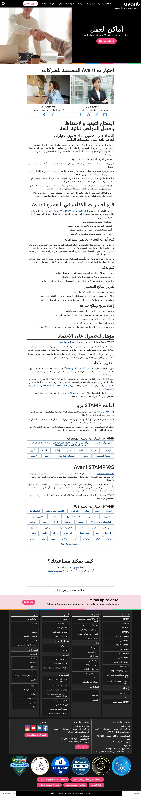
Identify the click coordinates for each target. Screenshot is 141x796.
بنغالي (86, 511)
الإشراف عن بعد (82, 315)
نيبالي (93, 528)
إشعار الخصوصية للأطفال (49, 785)
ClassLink (94, 696)
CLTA (33, 671)
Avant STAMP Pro (82, 211)
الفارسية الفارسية (65, 528)
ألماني (80, 450)
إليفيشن (95, 700)
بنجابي (47, 528)
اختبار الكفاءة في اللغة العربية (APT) (118, 682)
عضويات (34, 685)
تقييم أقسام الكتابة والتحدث (78, 368)
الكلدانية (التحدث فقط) (55, 511)
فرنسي (93, 450)
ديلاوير (33, 694)
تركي (98, 539)
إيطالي (57, 450)
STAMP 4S (124, 623)
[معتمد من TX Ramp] (60, 766)
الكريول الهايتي (37, 517)
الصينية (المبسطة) (103, 456)
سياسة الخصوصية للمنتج (59, 709)
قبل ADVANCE (62, 659)
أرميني (98, 511)
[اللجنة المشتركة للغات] (40, 766)
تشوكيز (107, 517)
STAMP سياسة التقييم (59, 686)
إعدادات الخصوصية (7, 793)
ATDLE (33, 667)
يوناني (54, 517)
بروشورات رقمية (92, 673)
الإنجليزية (107, 450)
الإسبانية (34, 456)
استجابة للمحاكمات (61, 636)
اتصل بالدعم (82, 747)
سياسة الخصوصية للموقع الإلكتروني (58, 680)
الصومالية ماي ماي (103, 533)
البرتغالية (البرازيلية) (67, 456)
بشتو (81, 528)
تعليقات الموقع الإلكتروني (27, 645)
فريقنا (34, 623)
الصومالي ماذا (84, 533)
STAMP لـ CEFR (122, 636)
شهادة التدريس (92, 638)
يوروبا (53, 539)
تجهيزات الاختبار (62, 705)
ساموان (33, 528)
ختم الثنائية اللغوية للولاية (89, 630)
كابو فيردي (74, 511)
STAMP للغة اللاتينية (121, 662)
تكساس (33, 703)
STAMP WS (124, 628)
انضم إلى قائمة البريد (60, 632)
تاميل (55, 533)
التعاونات (33, 654)
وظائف (34, 632)
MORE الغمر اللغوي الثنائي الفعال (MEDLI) (55, 669)
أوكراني (86, 539)
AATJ (33, 680)
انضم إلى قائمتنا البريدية (36, 735)
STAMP (126, 619)
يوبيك (42, 539)
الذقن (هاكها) (34, 511)
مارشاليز (107, 528)
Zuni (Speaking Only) (70, 544)
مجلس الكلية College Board (25, 676)
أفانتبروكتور (125, 693)
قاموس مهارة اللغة (91, 665)
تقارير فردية (63, 646)
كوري (32, 450)
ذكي (96, 691)
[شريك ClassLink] (81, 766)
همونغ (80, 522)
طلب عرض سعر (55, 571)
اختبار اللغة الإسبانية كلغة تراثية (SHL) (118, 676)
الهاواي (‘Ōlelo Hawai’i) (101, 522)
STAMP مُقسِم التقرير (120, 702)
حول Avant (135, 8)
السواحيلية (68, 533)
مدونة (65, 619)
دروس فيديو (93, 661)
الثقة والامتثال (32, 641)
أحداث (96, 678)
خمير (45, 522)
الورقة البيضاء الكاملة (76, 393)
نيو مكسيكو (31, 698)
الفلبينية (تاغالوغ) (73, 517)
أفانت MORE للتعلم (60, 664)
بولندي (85, 456)
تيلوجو (44, 533)
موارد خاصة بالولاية (91, 669)
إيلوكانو (68, 522)
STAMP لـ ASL (123, 653)
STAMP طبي (124, 649)
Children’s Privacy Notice (57, 713)
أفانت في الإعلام (62, 628)
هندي (69, 450)
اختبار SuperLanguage (120, 671)
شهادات (34, 628)
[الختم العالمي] (101, 766)
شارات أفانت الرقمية (90, 625)
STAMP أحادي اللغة (121, 645)
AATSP (33, 663)
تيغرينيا (108, 539)
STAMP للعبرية (123, 658)
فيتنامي (65, 539)
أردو (75, 539)
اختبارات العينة (93, 648)
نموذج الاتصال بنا (71, 567)
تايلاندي (33, 533)
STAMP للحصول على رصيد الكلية (88, 620)
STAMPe (125, 632)
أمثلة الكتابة (94, 656)
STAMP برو (124, 641)
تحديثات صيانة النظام (90, 682)
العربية (134, 793)
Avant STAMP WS (62, 211)
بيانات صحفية (63, 623)
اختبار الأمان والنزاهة (60, 700)
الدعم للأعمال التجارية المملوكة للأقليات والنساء (56, 695)
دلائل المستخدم (92, 652)
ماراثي (33, 522)
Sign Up (28, 602)
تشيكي (92, 517)
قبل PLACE (124, 666)
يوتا (34, 707)
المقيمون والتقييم (30, 636)
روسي (48, 456)
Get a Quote (106, 41)
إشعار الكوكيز (96, 785)
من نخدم (127, 8)
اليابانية (44, 450)
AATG (33, 659)
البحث (65, 650)
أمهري (109, 511)
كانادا (56, 522)
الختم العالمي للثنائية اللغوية (71, 342)
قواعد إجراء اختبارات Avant (57, 690)
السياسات (63, 675)
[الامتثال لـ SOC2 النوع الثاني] (121, 766)
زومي (32, 539)
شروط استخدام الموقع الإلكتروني (53, 779)
